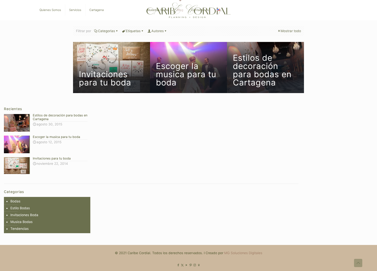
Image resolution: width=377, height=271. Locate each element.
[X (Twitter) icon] (182, 265)
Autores (157, 31)
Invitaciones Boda (24, 215)
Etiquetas (133, 31)
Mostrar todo (291, 31)
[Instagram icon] (194, 265)
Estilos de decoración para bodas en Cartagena (262, 70)
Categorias (106, 31)
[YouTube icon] (186, 265)
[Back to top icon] (358, 263)
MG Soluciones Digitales (243, 253)
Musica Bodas (21, 222)
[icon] (198, 265)
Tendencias (19, 229)
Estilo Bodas (20, 208)
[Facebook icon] (178, 265)
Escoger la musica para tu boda (186, 74)
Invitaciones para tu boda (105, 78)
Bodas (15, 201)
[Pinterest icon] (190, 265)
